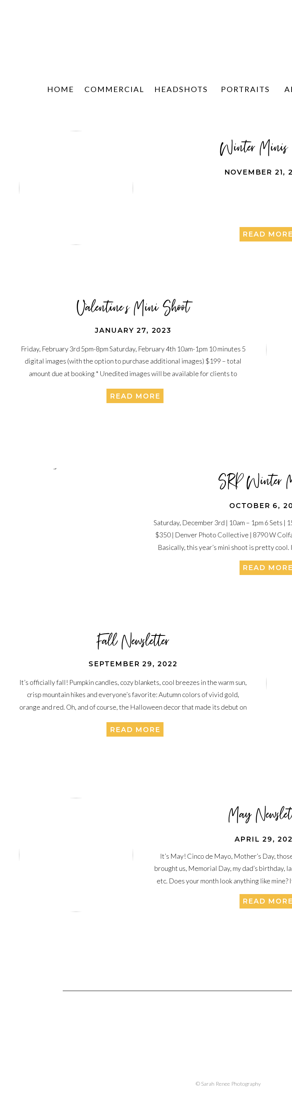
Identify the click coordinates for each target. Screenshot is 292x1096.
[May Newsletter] (76, 855)
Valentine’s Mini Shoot (133, 306)
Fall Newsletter (133, 640)
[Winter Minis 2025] (76, 188)
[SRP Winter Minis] (76, 521)
